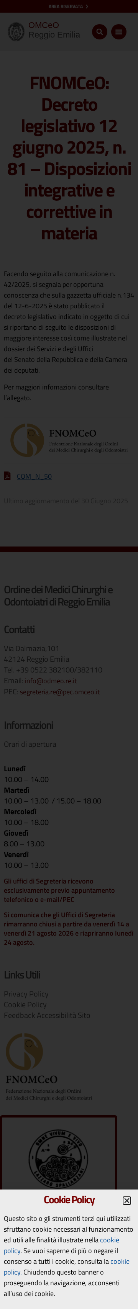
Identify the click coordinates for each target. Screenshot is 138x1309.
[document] (69, 654)
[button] (126, 1200)
